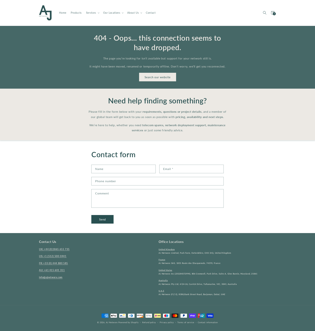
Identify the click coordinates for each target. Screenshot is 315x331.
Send (102, 219)
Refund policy (149, 322)
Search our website (158, 77)
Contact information (208, 322)
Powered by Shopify (128, 322)
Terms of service (185, 322)
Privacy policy (167, 322)
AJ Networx (112, 322)
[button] (92, 13)
